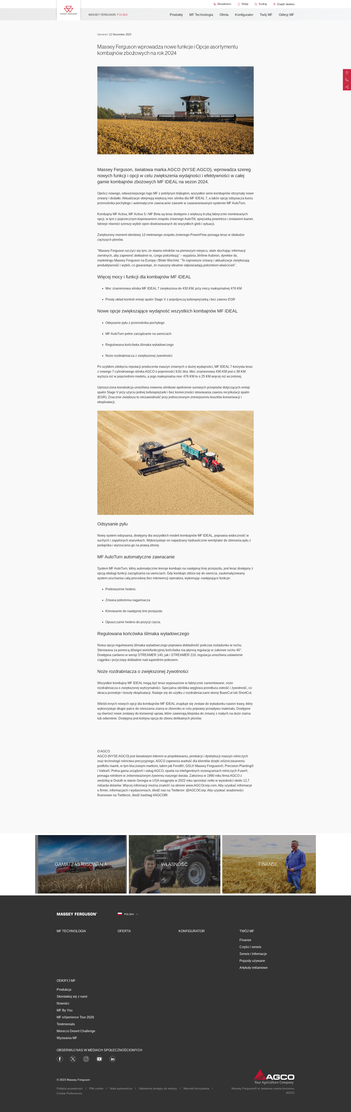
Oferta (224, 14)
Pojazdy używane (252, 960)
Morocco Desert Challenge (76, 1031)
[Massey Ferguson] (68, 10)
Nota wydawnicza (121, 1088)
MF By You (65, 1010)
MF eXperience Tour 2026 (75, 1017)
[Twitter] (73, 1058)
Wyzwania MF (67, 1038)
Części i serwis (250, 947)
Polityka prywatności (70, 1088)
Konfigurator (244, 14)
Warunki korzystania (196, 1088)
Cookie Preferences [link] (69, 1093)
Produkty (176, 14)
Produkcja (64, 989)
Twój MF (266, 14)
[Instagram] (86, 1058)
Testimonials (66, 1024)
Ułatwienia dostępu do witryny (158, 1088)
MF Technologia (201, 14)
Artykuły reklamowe (253, 967)
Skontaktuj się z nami (72, 996)
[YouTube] (99, 1058)
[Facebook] (60, 1058)
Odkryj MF (286, 14)
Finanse (245, 940)
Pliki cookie (96, 1088)
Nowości (63, 1003)
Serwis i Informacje (253, 954)
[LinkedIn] (112, 1058)
